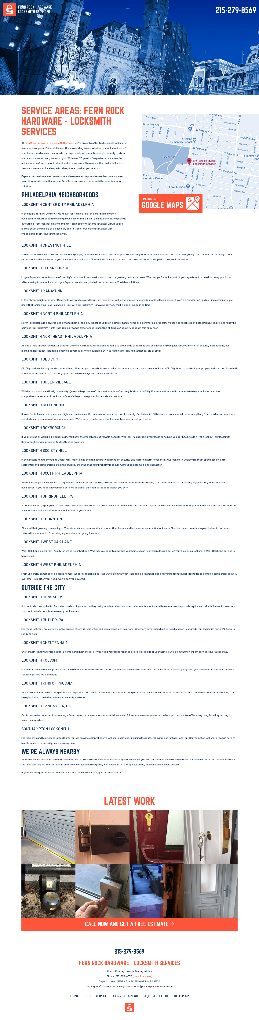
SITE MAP (181, 996)
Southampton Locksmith (45, 728)
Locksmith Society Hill (44, 450)
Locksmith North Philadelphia (52, 313)
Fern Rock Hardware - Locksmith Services (49, 142)
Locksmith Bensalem (42, 597)
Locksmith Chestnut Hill (46, 245)
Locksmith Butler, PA (42, 619)
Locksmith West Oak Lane (46, 541)
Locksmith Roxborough (43, 427)
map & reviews (142, 976)
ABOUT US (161, 996)
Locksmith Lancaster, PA (46, 706)
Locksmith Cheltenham (44, 642)
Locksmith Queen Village (46, 382)
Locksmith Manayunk (41, 290)
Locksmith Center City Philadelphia (57, 204)
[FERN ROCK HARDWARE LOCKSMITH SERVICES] (9, 9)
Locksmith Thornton (41, 519)
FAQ (146, 996)
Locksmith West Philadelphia (51, 564)
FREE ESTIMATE (96, 996)
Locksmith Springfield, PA (47, 496)
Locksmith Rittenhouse (44, 404)
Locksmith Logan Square (45, 268)
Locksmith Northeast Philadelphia (56, 336)
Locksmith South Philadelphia (51, 473)
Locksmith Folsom (39, 660)
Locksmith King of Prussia (47, 683)
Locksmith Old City (39, 359)
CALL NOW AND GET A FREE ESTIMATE (127, 924)
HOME (74, 996)
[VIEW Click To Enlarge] (48, 837)
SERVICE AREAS (125, 996)
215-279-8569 (235, 10)
